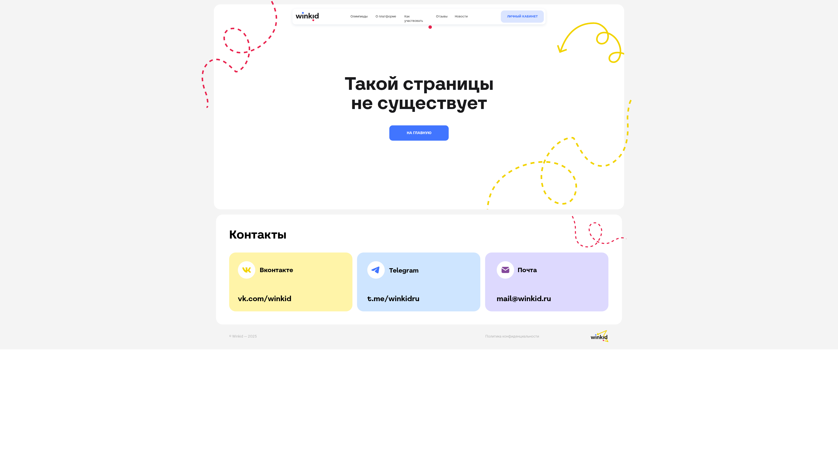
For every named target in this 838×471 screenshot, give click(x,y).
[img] (164, 10)
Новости (461, 16)
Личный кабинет (522, 16)
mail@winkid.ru (524, 298)
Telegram (404, 270)
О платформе (386, 16)
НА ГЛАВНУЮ (419, 133)
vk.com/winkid (264, 298)
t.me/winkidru (393, 298)
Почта (527, 270)
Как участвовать (413, 18)
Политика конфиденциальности (512, 336)
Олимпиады (359, 16)
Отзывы (442, 16)
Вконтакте (276, 270)
